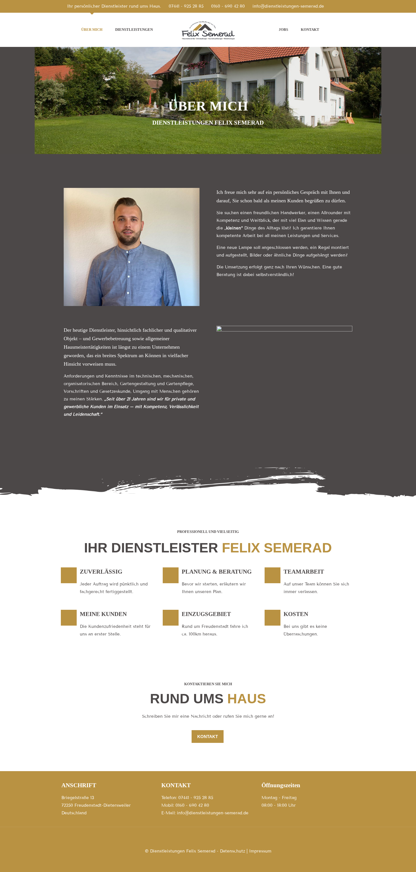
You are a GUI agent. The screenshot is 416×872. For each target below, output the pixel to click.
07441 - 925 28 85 (186, 6)
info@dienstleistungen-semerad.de (288, 6)
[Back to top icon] (208, 839)
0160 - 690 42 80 (228, 6)
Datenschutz (232, 851)
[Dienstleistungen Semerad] (208, 30)
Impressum (260, 851)
